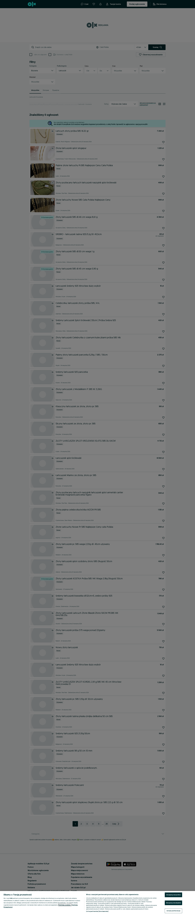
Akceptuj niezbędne (173, 903)
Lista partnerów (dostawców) (97, 911)
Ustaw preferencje (173, 911)
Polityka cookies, (65, 905)
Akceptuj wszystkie (173, 895)
